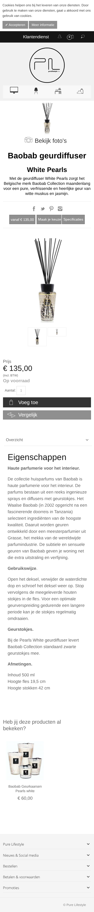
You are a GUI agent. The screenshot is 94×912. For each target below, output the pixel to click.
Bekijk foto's (51, 140)
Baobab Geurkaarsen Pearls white (25, 788)
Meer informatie (43, 25)
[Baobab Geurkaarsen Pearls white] (25, 760)
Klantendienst (36, 36)
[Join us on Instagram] (60, 210)
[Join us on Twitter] (43, 210)
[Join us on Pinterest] (51, 210)
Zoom (47, 280)
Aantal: (10, 390)
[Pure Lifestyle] (46, 65)
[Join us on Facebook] (34, 210)
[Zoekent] (82, 36)
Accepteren (16, 25)
